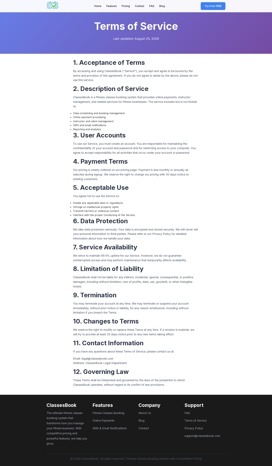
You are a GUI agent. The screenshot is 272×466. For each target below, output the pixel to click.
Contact (139, 6)
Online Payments (103, 420)
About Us (145, 413)
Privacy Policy (193, 428)
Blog (162, 6)
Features (111, 6)
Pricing (126, 6)
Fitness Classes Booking (108, 413)
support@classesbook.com (202, 435)
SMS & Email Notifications (110, 428)
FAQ (151, 6)
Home (97, 6)
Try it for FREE (213, 6)
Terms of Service (195, 420)
